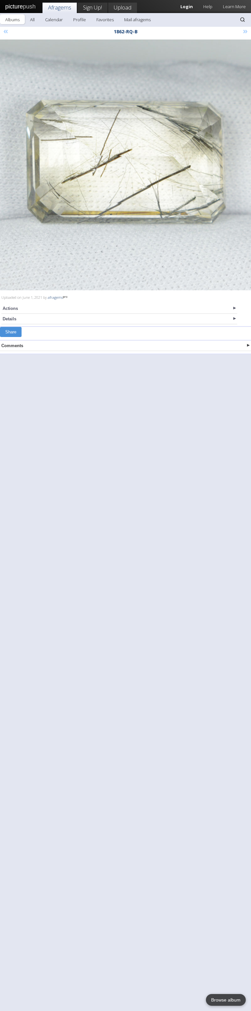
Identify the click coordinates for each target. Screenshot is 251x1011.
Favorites (105, 20)
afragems (55, 297)
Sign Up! (92, 7)
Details (9, 318)
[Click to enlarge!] (125, 165)
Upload (122, 7)
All (32, 20)
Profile (79, 20)
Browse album (226, 1000)
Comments (12, 345)
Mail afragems (137, 20)
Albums (12, 20)
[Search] (242, 19)
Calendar (54, 20)
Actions (10, 308)
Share (10, 331)
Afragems (59, 7)
